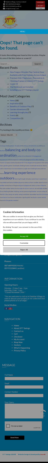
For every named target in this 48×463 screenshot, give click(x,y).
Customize (24, 243)
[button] (22, 31)
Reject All (24, 250)
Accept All (24, 236)
